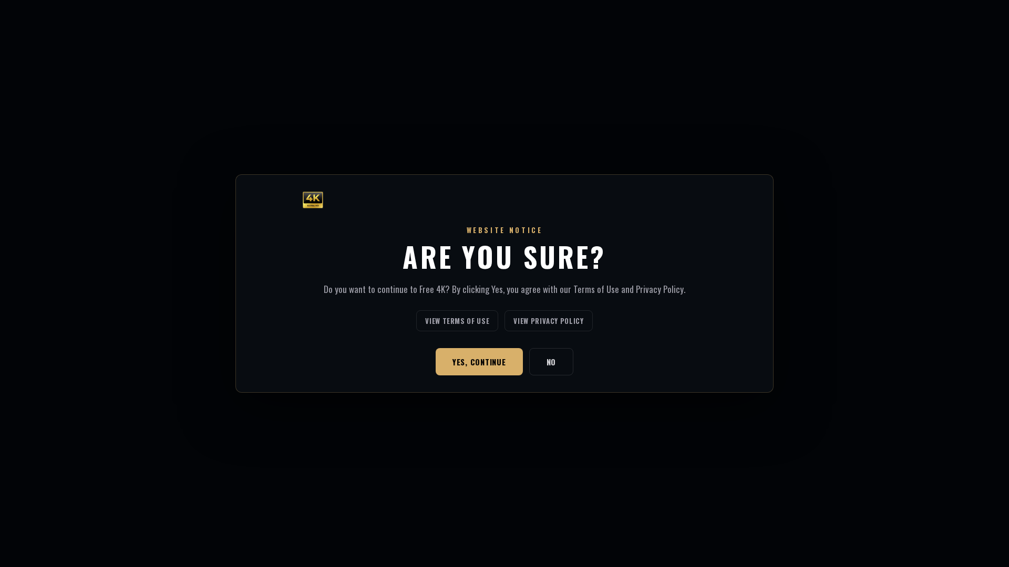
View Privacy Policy (548, 321)
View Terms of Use (457, 321)
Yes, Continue (479, 362)
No (552, 362)
